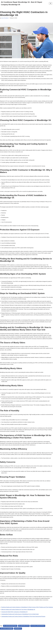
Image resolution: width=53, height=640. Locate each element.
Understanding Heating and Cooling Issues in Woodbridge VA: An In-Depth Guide (20, 614)
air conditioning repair (24, 625)
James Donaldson (5, 18)
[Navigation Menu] (50, 3)
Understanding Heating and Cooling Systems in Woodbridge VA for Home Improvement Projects (23, 616)
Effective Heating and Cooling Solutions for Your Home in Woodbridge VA (18, 609)
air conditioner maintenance (10, 625)
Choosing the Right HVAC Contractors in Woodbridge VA (14, 611)
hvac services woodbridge (7, 628)
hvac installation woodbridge (38, 625)
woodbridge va (18, 628)
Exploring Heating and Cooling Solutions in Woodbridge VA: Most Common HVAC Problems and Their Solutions (27, 607)
